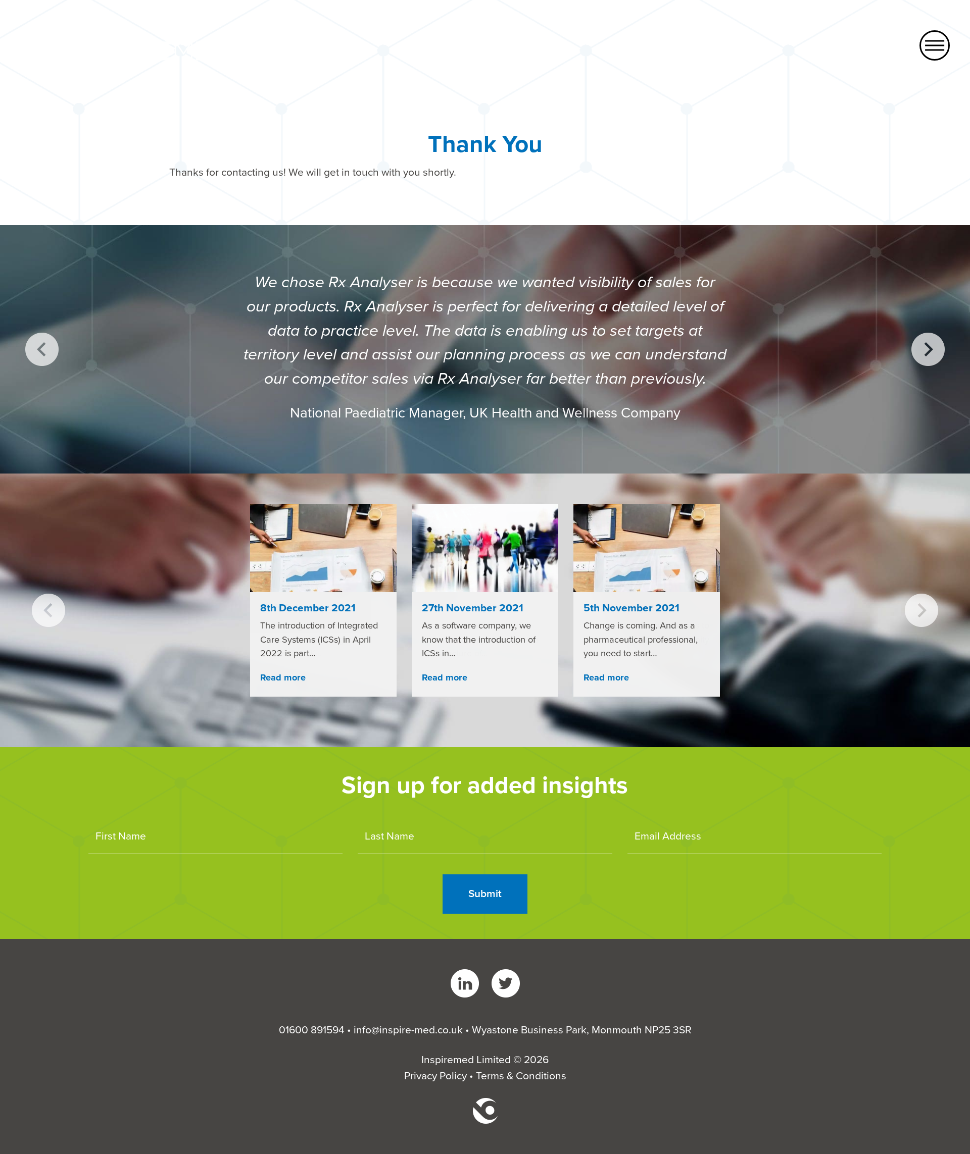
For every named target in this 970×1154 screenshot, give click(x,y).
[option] (485, 349)
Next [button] (928, 349)
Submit (485, 893)
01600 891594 (312, 1030)
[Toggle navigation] (934, 45)
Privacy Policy (435, 1076)
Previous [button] (42, 349)
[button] (48, 610)
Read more (283, 677)
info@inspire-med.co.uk (408, 1030)
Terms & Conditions (521, 1076)
